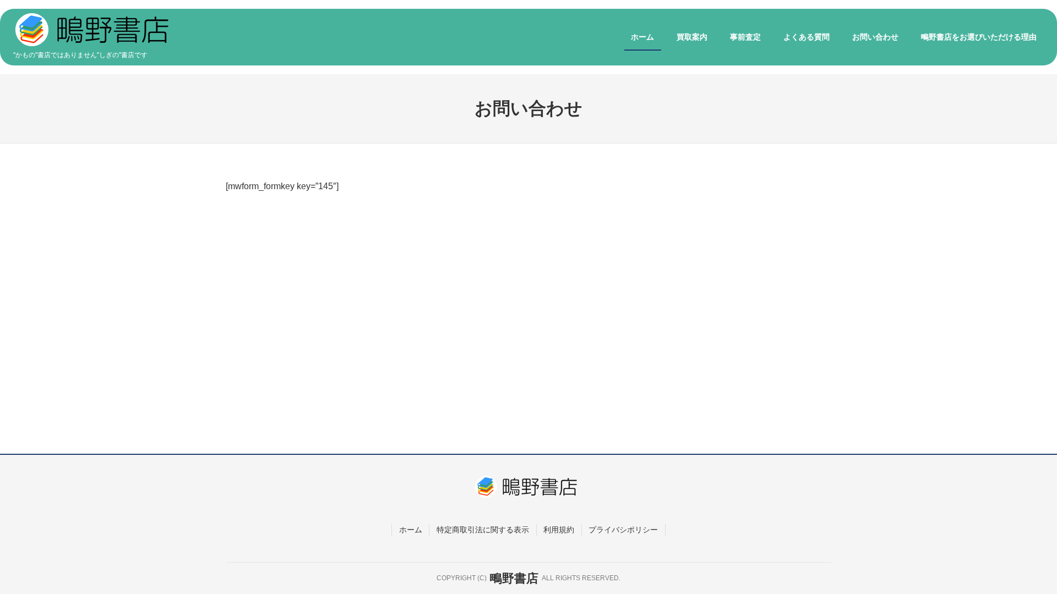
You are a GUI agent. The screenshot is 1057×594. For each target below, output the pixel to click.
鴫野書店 (514, 578)
